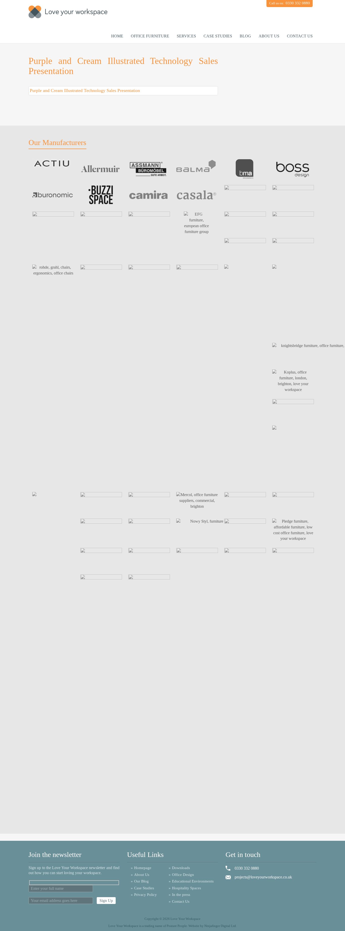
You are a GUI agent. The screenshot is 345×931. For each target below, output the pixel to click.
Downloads (179, 868)
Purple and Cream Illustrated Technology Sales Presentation (85, 90)
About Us (269, 36)
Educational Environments (191, 881)
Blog (245, 36)
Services (186, 36)
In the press (179, 895)
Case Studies (218, 36)
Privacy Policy (144, 895)
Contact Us (300, 36)
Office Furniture (150, 36)
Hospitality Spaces (185, 888)
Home (117, 36)
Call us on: (289, 3)
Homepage (141, 868)
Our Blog (140, 881)
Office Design (181, 875)
